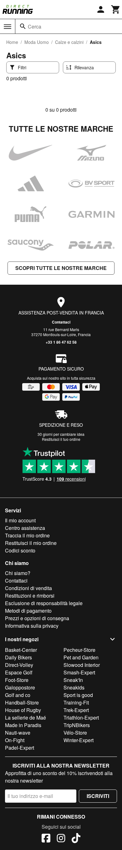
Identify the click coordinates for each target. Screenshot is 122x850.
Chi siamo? (17, 573)
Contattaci (61, 322)
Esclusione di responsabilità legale (44, 603)
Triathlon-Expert (81, 717)
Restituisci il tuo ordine (61, 439)
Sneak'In (73, 680)
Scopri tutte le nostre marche (61, 268)
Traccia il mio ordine (27, 535)
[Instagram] (61, 839)
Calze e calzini (69, 42)
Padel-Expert (19, 747)
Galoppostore (20, 687)
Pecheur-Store (79, 649)
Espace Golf (18, 672)
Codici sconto (20, 550)
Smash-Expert (79, 672)
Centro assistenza (25, 527)
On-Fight (14, 740)
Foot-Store (16, 680)
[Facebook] (46, 839)
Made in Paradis (23, 725)
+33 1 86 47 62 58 (61, 342)
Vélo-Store (75, 732)
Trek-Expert (76, 710)
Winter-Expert (79, 740)
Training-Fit (76, 702)
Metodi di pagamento (28, 610)
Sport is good (78, 695)
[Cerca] (23, 26)
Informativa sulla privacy (31, 625)
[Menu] (7, 26)
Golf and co (17, 695)
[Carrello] (116, 9)
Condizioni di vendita (28, 588)
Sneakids (74, 687)
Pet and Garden (81, 657)
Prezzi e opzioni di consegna (37, 618)
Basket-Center (21, 649)
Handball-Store (22, 702)
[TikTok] (76, 839)
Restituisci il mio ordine (31, 542)
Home (12, 42)
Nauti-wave (17, 732)
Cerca (34, 26)
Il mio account (20, 520)
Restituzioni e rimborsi (29, 595)
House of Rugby (23, 710)
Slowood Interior (82, 664)
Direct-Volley (19, 664)
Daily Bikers (18, 657)
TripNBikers (77, 725)
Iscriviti (98, 796)
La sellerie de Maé (25, 717)
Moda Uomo (36, 42)
